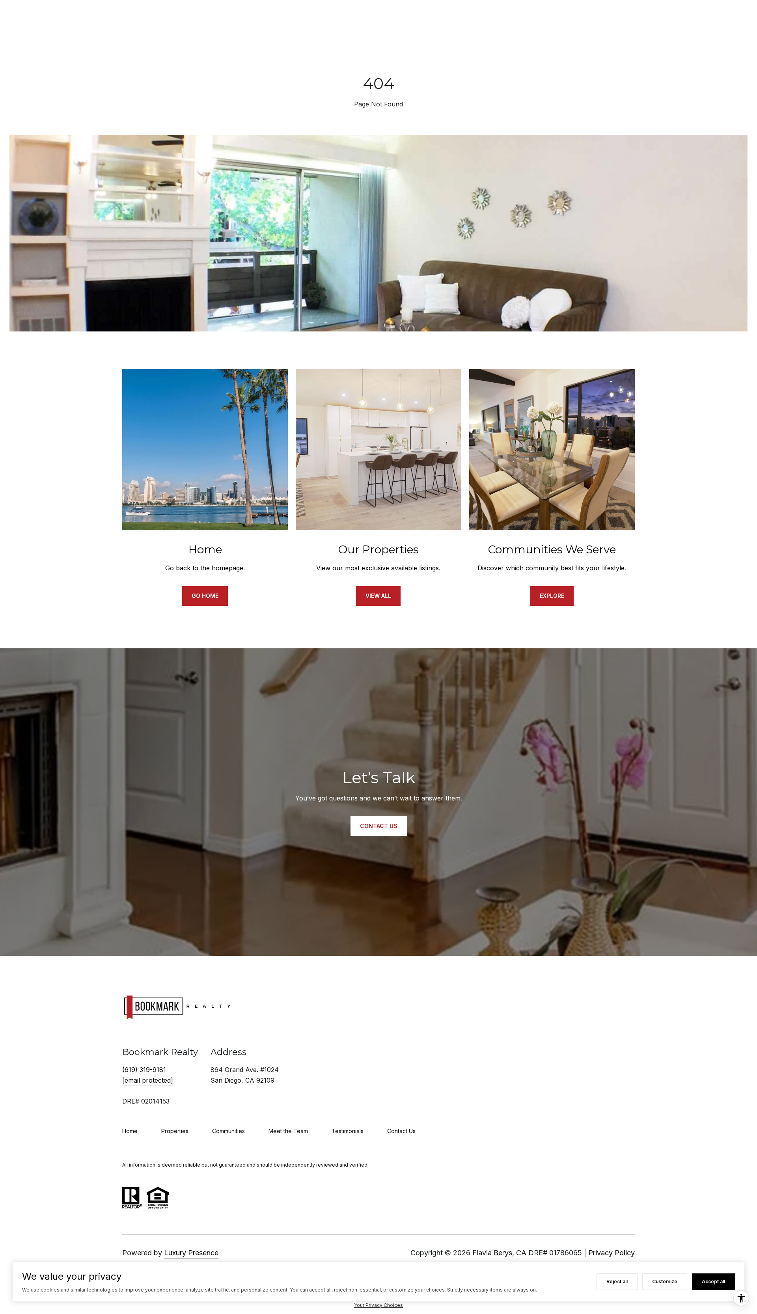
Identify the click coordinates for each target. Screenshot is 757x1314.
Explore (552, 595)
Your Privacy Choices (378, 1305)
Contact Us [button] (378, 826)
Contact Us (401, 1131)
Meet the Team (288, 1131)
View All (378, 595)
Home (130, 1131)
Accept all (713, 1281)
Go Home (205, 595)
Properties (174, 1131)
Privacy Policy (611, 1253)
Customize (664, 1281)
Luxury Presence (191, 1253)
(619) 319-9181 (144, 1070)
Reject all (617, 1281)
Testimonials (348, 1131)
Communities (228, 1131)
